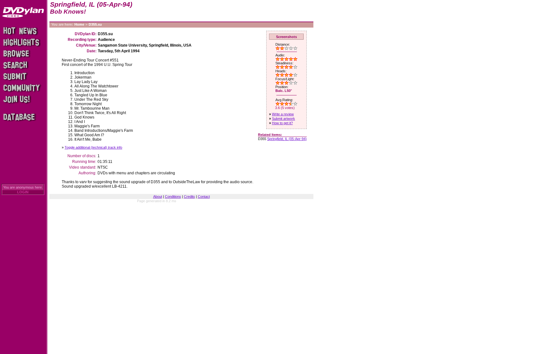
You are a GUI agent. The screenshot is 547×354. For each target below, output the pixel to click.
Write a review (283, 114)
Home (79, 24)
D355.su (95, 24)
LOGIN (22, 192)
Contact (204, 196)
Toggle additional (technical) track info (93, 147)
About (157, 196)
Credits (189, 196)
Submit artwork (283, 118)
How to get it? (282, 123)
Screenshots (286, 37)
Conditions (173, 196)
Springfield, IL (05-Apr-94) (287, 139)
